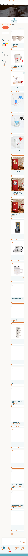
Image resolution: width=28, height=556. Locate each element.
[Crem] (4, 44)
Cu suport (4, 54)
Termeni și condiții (16, 547)
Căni (7, 24)
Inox (3, 48)
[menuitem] (2, 3)
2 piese (4, 57)
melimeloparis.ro (14, 46)
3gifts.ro (4, 35)
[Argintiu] (5, 43)
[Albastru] (4, 43)
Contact (9, 549)
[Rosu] (5, 44)
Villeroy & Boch (19, 300)
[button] (12, 31)
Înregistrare (22, 547)
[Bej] (2, 44)
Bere (3, 64)
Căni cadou (9, 24)
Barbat (3, 62)
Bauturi (4, 63)
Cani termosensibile (14, 22)
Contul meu (22, 549)
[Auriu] (7, 43)
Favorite (11, 0)
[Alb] (2, 43)
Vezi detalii (17, 70)
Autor (8, 547)
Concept (9, 548)
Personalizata (4, 55)
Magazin (3, 24)
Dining (5, 24)
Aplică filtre (5, 27)
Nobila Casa (18, 320)
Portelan (4, 49)
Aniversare (4, 61)
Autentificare (23, 548)
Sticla (3, 50)
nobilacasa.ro (14, 300)
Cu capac (4, 53)
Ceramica (4, 47)
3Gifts (16, 173)
